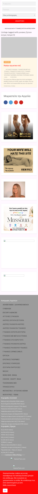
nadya (5, 77)
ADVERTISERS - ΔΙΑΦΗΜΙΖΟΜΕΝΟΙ (16, 305)
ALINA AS (4, 432)
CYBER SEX (7, 308)
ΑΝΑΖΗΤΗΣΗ (19, 21)
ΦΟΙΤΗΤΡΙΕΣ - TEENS (10, 395)
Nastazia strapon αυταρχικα (10, 414)
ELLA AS (4, 430)
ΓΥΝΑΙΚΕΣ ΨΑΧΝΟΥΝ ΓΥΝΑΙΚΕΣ (15, 348)
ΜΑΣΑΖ (32, 75)
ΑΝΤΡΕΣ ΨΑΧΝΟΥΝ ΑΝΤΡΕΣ (13, 324)
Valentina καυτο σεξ (7, 411)
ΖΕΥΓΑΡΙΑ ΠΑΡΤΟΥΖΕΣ (11, 367)
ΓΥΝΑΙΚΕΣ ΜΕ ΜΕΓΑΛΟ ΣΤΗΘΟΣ (15, 336)
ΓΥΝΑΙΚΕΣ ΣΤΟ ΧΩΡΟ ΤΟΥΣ (16, 71)
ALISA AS (4, 452)
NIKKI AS (4, 435)
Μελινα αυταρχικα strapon (10, 406)
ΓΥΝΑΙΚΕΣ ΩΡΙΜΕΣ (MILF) (22, 73)
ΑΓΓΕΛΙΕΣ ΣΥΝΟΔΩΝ (11, 69)
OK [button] (5, 490)
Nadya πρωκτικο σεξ (12, 65)
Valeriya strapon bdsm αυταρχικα (12, 416)
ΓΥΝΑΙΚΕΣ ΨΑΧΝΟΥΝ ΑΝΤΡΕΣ (14, 344)
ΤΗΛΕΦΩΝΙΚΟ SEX (9, 383)
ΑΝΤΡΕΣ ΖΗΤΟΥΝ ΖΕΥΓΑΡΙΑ (13, 320)
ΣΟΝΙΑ (3, 442)
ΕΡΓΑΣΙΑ (6, 355)
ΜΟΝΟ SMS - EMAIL (10, 375)
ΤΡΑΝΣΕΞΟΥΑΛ (8, 387)
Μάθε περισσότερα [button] (9, 485)
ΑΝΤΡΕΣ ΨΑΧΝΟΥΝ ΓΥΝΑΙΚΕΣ (14, 328)
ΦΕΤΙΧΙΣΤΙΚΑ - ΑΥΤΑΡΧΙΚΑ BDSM (15, 391)
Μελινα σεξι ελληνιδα (8, 401)
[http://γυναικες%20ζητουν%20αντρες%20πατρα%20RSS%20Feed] (15, 35)
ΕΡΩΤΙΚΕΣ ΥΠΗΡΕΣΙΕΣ (23, 75)
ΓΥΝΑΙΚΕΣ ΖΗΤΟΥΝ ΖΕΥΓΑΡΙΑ (14, 332)
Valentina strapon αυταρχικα (10, 424)
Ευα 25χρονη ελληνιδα (8, 404)
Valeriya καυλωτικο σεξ (9, 421)
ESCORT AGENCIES (10, 312)
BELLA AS (4, 437)
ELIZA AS (4, 440)
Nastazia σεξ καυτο (7, 409)
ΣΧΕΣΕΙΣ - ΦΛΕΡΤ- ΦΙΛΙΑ (12, 379)
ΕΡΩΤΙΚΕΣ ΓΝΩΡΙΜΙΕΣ (10, 75)
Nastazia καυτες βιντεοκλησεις (11, 419)
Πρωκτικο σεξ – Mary (8, 450)
